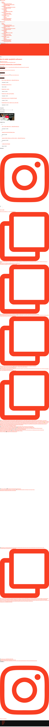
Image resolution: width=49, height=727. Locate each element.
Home (3, 23)
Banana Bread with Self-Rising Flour (8, 132)
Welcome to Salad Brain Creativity (9, 7)
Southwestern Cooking (8, 14)
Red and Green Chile (7, 13)
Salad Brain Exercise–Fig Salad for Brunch (9, 98)
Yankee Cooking (6, 15)
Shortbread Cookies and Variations (8, 93)
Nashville (3, 2)
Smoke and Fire (4, 8)
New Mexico (4, 12)
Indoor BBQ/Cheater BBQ (8, 11)
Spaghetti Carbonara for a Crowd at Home (10, 64)
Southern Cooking (7, 5)
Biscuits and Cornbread (8, 3)
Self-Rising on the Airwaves (6, 84)
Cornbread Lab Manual (6, 143)
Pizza (5, 16)
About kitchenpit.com (7, 20)
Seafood (5, 17)
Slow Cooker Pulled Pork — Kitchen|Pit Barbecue (10, 80)
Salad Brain (4, 6)
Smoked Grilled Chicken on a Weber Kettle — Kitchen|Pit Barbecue (13, 138)
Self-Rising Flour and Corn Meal (9, 4)
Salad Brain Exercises (7, 29)
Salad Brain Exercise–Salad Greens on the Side (10, 102)
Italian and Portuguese (7, 18)
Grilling (5, 9)
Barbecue (5, 10)
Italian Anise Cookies (5, 89)
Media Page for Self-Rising (6, 19)
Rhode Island (4, 36)
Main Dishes (9, 62)
